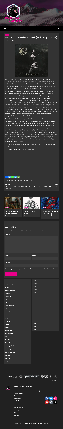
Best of (7, 287)
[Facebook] (6, 177)
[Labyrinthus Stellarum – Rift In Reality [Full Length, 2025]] (50, 203)
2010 (35, 329)
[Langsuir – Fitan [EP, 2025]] (31, 203)
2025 (35, 284)
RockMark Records (27, 180)
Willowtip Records (18, 408)
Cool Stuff (8, 296)
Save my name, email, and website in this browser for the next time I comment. (30, 269)
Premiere (7, 324)
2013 (35, 320)
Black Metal (11, 180)
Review (6, 35)
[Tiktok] (51, 402)
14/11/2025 (46, 217)
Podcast (7, 321)
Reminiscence (9, 333)
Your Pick (7, 358)
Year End (7, 355)
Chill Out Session (10, 290)
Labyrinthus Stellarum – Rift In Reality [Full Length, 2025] (50, 213)
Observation (8, 318)
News (6, 315)
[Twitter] (9, 177)
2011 (35, 326)
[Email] (18, 177)
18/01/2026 (27, 215)
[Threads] (55, 402)
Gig (6, 302)
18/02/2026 (8, 215)
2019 (35, 302)
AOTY (6, 281)
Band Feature (9, 284)
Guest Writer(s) (9, 305)
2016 (35, 311)
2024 (35, 287)
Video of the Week (10, 352)
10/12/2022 (8, 40)
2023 (35, 290)
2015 (35, 314)
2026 (35, 281)
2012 (35, 323)
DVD (6, 299)
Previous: (17, 186)
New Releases (9, 312)
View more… (17, 415)
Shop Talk (7, 339)
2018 (35, 305)
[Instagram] (55, 398)
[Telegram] (15, 177)
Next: (46, 185)
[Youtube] (47, 402)
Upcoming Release (10, 349)
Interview (8, 309)
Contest (7, 293)
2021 (35, 296)
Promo (7, 327)
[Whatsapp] (12, 177)
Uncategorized (9, 346)
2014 (35, 317)
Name (7, 255)
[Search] (58, 28)
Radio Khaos (8, 330)
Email (34, 255)
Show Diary (8, 343)
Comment (8, 234)
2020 (35, 299)
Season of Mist (18, 391)
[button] (5, 28)
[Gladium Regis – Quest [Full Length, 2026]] (13, 203)
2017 (35, 308)
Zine (6, 361)
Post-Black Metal (18, 180)
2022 (35, 293)
